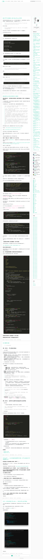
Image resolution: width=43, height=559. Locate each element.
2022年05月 (35, 238)
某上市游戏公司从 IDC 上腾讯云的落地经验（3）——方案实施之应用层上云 (36, 112)
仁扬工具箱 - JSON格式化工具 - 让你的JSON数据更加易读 (36, 65)
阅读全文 (4, 551)
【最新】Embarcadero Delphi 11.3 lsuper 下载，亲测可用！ (36, 50)
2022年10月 (35, 233)
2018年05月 (35, 270)
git (34, 211)
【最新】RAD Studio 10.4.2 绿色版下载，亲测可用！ (36, 136)
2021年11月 (35, 246)
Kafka (35, 208)
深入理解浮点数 (6, 343)
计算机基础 (35, 212)
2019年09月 (35, 259)
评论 (15, 339)
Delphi (35, 181)
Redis (35, 204)
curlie (11, 508)
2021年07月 (35, 250)
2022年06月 (35, 237)
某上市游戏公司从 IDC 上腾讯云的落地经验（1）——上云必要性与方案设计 (36, 118)
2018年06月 (35, 268)
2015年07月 (35, 275)
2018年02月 (35, 272)
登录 (33, 282)
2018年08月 (35, 267)
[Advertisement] (21, 9)
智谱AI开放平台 (11, 139)
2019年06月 (35, 263)
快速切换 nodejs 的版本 (37, 95)
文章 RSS (34, 284)
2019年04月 (35, 266)
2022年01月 (35, 243)
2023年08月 (35, 221)
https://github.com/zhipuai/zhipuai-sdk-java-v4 (12, 129)
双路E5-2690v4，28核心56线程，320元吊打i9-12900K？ (36, 47)
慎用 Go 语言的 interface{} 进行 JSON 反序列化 (36, 55)
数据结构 (35, 194)
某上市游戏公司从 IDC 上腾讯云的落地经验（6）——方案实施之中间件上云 (36, 100)
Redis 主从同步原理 (36, 87)
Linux (14, 553)
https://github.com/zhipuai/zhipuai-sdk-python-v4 (14, 127)
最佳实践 (35, 203)
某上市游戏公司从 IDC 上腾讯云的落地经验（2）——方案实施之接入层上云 (36, 115)
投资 (34, 198)
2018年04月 (35, 271)
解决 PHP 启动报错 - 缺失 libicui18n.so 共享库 (12, 18)
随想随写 (35, 186)
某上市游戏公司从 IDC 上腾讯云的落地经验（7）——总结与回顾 (36, 97)
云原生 (35, 207)
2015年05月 (35, 276)
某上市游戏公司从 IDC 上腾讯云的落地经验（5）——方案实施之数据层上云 (36, 104)
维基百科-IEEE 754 (7, 452)
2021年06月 (35, 251)
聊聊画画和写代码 (36, 140)
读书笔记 (35, 189)
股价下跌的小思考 (36, 146)
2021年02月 (35, 255)
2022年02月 (35, 242)
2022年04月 (35, 239)
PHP (34, 182)
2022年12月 (35, 230)
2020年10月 (35, 258)
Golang (12, 339)
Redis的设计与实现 (36, 190)
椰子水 (35, 154)
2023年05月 (35, 225)
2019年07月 (35, 262)
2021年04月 (35, 254)
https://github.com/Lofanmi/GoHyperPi (22, 466)
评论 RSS (34, 285)
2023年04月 (35, 226)
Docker (35, 199)
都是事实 (35, 174)
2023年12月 (35, 218)
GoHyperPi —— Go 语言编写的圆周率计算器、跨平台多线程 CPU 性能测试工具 (16, 458)
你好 (34, 163)
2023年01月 (35, 229)
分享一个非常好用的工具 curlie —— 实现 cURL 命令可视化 (15, 501)
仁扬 (3, 1)
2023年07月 (35, 222)
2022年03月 (35, 241)
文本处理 (35, 200)
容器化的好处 (35, 77)
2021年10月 (35, 247)
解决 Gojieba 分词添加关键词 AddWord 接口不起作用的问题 (36, 70)
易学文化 (35, 196)
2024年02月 (35, 217)
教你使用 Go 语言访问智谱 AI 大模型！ (11, 96)
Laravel (35, 185)
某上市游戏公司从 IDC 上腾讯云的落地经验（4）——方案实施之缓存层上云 (36, 107)
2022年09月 (35, 234)
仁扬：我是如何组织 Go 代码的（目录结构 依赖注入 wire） (12, 245)
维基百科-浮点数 (6, 451)
